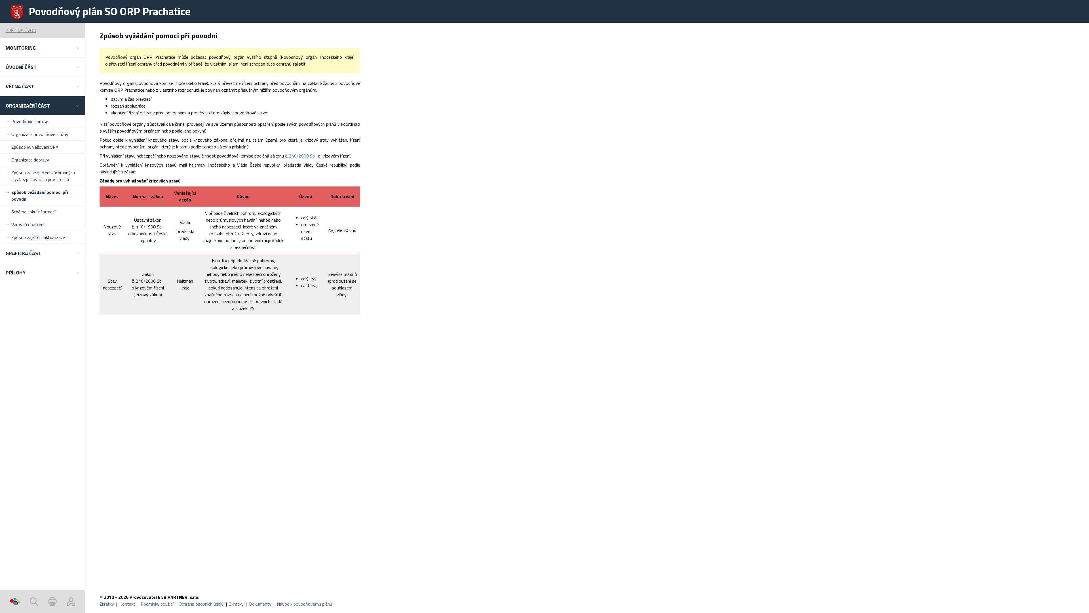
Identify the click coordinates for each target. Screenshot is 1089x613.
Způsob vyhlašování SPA (34, 147)
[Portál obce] (15, 601)
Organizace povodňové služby (39, 134)
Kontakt (127, 604)
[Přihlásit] (71, 601)
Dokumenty (260, 604)
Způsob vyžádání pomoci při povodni (39, 195)
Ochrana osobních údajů (201, 604)
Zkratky (107, 604)
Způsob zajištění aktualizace (38, 237)
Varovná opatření (27, 224)
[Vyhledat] (34, 601)
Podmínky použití (157, 604)
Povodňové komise (29, 121)
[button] (42, 47)
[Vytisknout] (52, 601)
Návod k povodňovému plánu (304, 604)
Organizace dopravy (30, 159)
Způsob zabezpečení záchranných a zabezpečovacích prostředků (43, 176)
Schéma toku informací (33, 211)
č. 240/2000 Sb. (300, 155)
